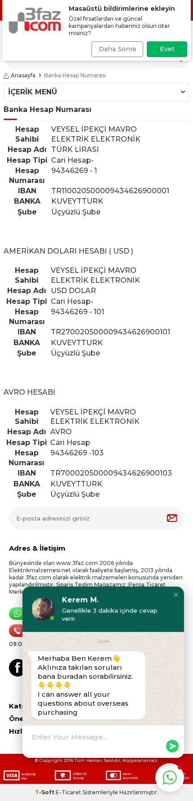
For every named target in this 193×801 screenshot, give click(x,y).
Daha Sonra (117, 49)
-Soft (45, 792)
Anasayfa (23, 75)
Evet (167, 49)
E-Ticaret (68, 792)
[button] (175, 594)
